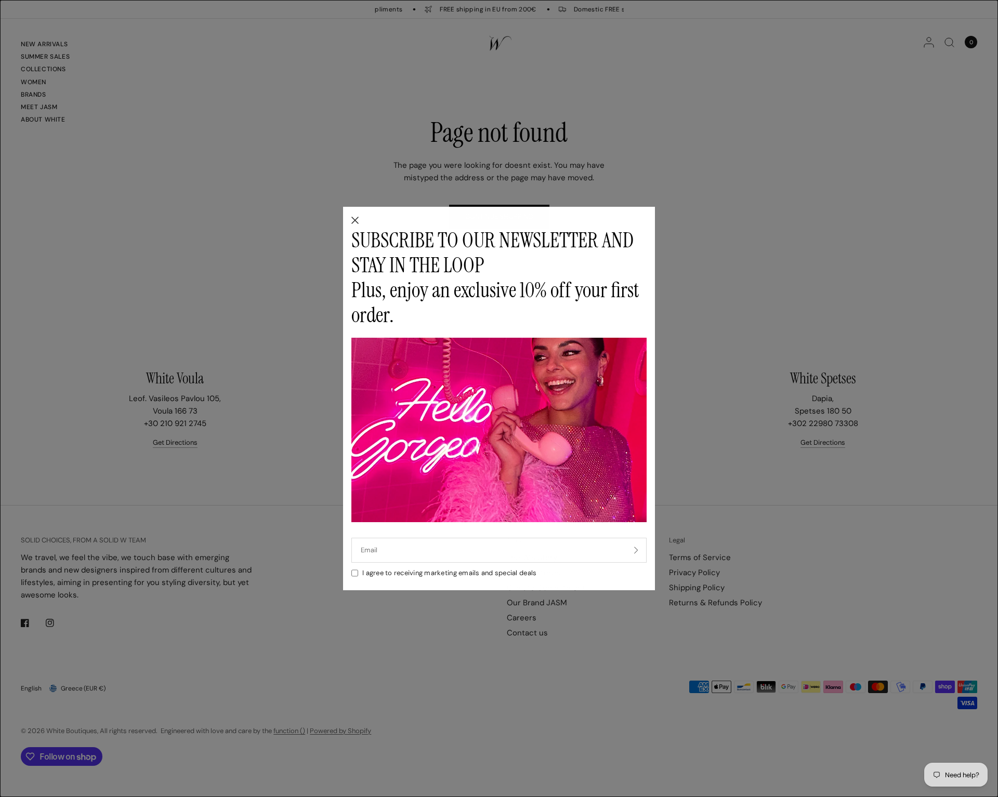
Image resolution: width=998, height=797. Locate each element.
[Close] (355, 221)
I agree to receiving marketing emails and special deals (449, 572)
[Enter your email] (636, 550)
